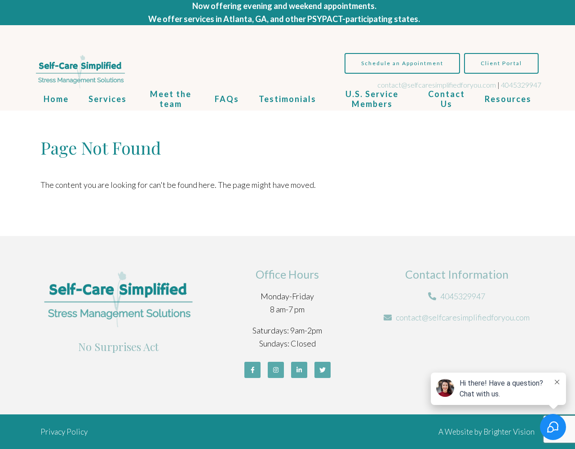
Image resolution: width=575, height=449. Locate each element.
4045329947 (521, 84)
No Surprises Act (118, 346)
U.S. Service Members (371, 99)
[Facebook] (252, 370)
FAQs (227, 99)
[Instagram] (276, 370)
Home (56, 99)
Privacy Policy (64, 431)
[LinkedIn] (299, 370)
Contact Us (446, 99)
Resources (508, 99)
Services (107, 99)
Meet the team (170, 99)
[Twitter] (322, 370)
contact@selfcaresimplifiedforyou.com (436, 84)
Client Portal (501, 63)
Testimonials (287, 99)
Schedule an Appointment (402, 63)
